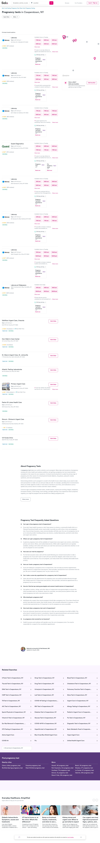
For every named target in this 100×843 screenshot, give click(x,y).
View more (37, 47)
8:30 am (38, 44)
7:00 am (38, 150)
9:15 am (46, 185)
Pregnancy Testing (30, 8)
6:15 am (38, 146)
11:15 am (38, 252)
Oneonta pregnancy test (33, 765)
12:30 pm (54, 256)
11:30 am (46, 252)
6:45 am (54, 146)
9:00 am (54, 44)
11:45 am (54, 252)
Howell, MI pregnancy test (60, 765)
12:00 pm (38, 256)
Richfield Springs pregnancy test (12, 768)
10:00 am (38, 291)
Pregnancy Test (15, 8)
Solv (3, 8)
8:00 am (46, 40)
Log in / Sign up (92, 3)
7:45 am (38, 40)
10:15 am (46, 291)
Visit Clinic (53, 321)
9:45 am (54, 287)
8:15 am (54, 40)
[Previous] (94, 800)
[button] (94, 58)
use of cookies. (71, 837)
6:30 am (46, 146)
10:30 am (54, 291)
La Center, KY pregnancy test (84, 770)
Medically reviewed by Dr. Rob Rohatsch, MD (38, 648)
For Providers (78, 3)
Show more (55, 51)
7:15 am (38, 75)
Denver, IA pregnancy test (60, 773)
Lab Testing (8, 8)
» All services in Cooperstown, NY (13, 748)
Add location (91, 83)
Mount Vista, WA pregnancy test (62, 775)
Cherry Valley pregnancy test (11, 765)
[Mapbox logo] (65, 75)
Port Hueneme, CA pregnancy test (62, 768)
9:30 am (54, 185)
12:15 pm (46, 256)
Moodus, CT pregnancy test (84, 768)
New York (22, 8)
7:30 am (46, 75)
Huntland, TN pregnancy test (61, 770)
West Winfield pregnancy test (35, 768)
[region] (81, 53)
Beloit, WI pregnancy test (83, 765)
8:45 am (46, 44)
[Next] (97, 800)
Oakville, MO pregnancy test (84, 773)
